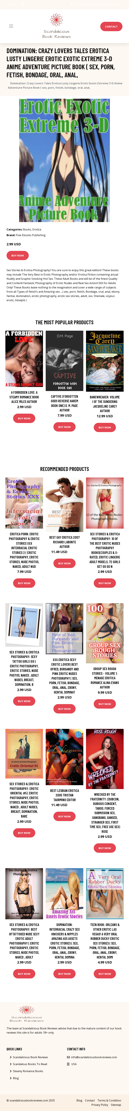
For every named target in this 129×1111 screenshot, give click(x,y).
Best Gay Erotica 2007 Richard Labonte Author (64, 542)
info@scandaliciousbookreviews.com (101, 4)
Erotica (36, 229)
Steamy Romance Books (28, 1071)
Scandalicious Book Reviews (30, 1057)
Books (27, 229)
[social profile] (22, 4)
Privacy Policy (99, 1105)
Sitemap (116, 1105)
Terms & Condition (109, 1100)
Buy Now (17, 255)
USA (77, 4)
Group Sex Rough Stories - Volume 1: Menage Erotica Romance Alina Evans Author (105, 678)
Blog (16, 1078)
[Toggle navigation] (11, 26)
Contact (111, 26)
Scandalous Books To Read (30, 1064)
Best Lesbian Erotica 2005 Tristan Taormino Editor (64, 795)
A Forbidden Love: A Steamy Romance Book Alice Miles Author (24, 397)
